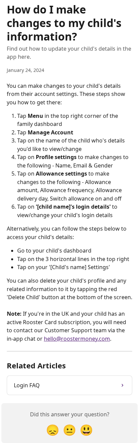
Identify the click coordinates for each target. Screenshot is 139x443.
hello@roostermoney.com (77, 338)
